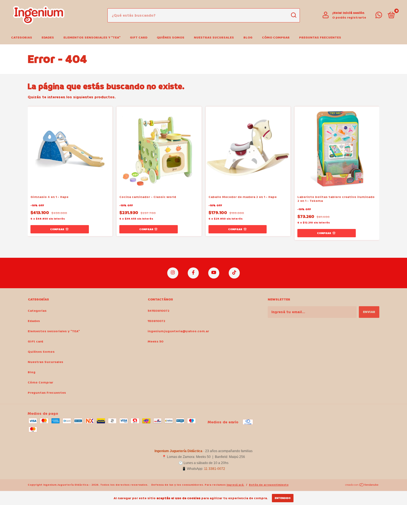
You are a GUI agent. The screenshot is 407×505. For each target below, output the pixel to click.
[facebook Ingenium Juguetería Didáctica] (193, 273)
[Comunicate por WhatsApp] (379, 16)
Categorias (21, 37)
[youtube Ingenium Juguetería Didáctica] (213, 273)
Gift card (138, 37)
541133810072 (158, 310)
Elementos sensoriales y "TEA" (91, 37)
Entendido (283, 498)
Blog (248, 37)
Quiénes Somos (170, 37)
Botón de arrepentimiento (268, 485)
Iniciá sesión (353, 13)
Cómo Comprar (276, 37)
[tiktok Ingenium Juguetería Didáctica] (234, 273)
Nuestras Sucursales (214, 37)
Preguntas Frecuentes (320, 37)
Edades (48, 37)
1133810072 (156, 321)
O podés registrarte (349, 17)
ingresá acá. (235, 485)
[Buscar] (293, 15)
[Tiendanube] (362, 485)
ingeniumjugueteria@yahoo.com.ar (178, 331)
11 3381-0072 (214, 469)
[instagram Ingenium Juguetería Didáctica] (172, 273)
